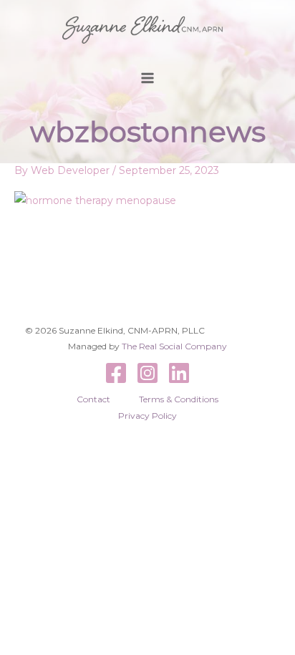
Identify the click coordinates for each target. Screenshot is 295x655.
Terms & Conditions (178, 399)
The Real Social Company (174, 346)
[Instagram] (147, 373)
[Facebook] (116, 373)
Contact (93, 399)
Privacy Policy (147, 415)
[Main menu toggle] (148, 78)
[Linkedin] (179, 373)
